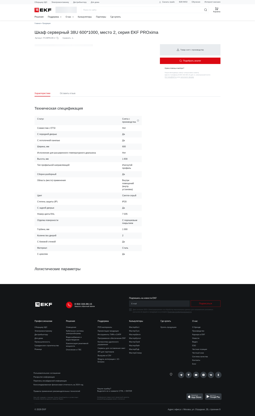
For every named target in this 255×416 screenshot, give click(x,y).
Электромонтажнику (60, 2)
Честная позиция (199, 349)
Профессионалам (43, 321)
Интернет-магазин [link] (212, 2)
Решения (39, 17)
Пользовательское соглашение (46, 373)
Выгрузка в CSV (104, 355)
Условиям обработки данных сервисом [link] (45, 399)
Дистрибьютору (80, 2)
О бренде (196, 327)
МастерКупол (135, 338)
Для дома (95, 2)
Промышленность (42, 342)
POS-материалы (105, 327)
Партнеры (101, 17)
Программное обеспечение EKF (112, 338)
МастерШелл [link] (135, 334)
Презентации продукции (108, 331)
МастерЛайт (134, 345)
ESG (194, 345)
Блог (194, 364)
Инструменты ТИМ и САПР (109, 334)
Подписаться (205, 303)
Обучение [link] (196, 2)
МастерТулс (134, 331)
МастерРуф (134, 349)
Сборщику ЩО (41, 2)
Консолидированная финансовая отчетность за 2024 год (58, 385)
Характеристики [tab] (42, 93)
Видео (195, 342)
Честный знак (198, 353)
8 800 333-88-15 (83, 304)
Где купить (115, 17)
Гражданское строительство (47, 345)
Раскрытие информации (44, 377)
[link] (181, 375)
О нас (69, 17)
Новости (195, 338)
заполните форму (187, 77)
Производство (198, 331)
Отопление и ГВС (73, 350)
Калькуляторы (85, 17)
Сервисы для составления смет (111, 348)
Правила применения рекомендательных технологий (56, 391)
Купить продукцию (169, 327)
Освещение (71, 327)
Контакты (196, 360)
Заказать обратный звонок (85, 306)
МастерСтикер (135, 353)
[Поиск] (206, 10)
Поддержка (54, 17)
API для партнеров (106, 352)
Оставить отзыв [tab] (67, 93)
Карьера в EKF (198, 334)
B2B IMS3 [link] (183, 2)
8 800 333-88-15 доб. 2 (186, 75)
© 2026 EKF (40, 409)
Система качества (200, 356)
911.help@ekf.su (171, 77)
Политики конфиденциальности (179, 312)
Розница (38, 349)
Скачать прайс (168, 2)
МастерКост (134, 327)
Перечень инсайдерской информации (50, 381)
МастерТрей (134, 342)
